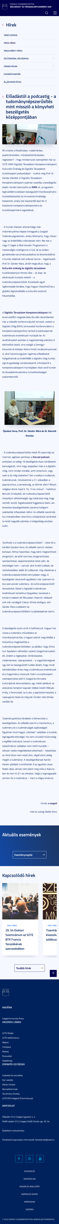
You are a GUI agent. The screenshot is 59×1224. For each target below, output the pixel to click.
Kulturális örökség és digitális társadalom (24, 268)
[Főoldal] (4, 6)
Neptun (5, 1042)
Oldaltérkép (7, 1060)
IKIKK (34, 187)
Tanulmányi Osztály (11, 1093)
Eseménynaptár (12, 74)
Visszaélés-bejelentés (29, 1186)
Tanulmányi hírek (13, 50)
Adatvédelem (30, 1179)
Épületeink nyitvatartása (13, 1130)
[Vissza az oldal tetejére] (53, 973)
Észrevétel (7, 1056)
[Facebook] (19, 1158)
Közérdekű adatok (29, 1194)
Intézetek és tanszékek (12, 1075)
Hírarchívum (10, 66)
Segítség (29, 1209)
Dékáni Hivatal (8, 1084)
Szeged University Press (13, 1018)
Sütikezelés (29, 1171)
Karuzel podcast (41, 457)
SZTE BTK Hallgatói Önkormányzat (17, 1098)
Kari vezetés (7, 1079)
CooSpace (6, 1046)
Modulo (5, 1051)
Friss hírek (9, 42)
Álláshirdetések (12, 81)
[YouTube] (40, 1158)
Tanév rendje (11, 35)
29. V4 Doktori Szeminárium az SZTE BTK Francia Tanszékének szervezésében (19, 939)
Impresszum (29, 1201)
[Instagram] (29, 1158)
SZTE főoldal (7, 1033)
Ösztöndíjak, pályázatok (16, 58)
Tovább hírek (23, 968)
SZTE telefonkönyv (10, 1037)
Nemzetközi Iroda (10, 1089)
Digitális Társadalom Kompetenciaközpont (26, 312)
